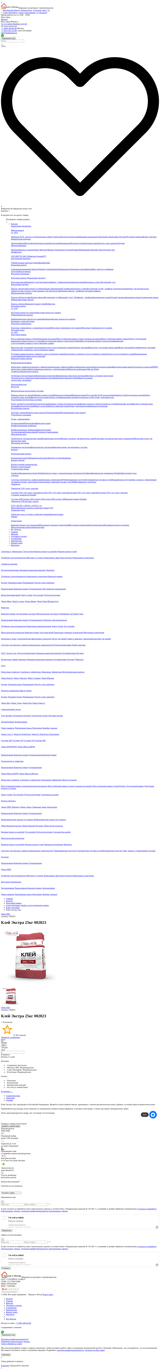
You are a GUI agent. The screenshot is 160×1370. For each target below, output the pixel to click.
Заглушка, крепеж (18, 413)
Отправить (6, 1268)
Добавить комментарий (11, 1126)
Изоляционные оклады (51, 439)
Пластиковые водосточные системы (26, 400)
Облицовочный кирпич (21, 454)
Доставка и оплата (19, 536)
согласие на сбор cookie (95, 1350)
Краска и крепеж (26, 250)
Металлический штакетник (22, 527)
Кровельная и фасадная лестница (71, 376)
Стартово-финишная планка (128, 297)
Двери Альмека (34, 678)
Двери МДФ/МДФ (9, 747)
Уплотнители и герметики (22, 378)
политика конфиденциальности (70, 1350)
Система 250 (59, 499)
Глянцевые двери (39, 807)
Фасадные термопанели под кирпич (66, 328)
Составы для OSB (66, 482)
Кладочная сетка (129, 473)
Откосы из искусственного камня (120, 354)
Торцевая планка (42, 243)
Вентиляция (29, 243)
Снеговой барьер (72, 250)
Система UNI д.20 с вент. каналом (25, 493)
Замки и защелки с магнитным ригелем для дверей (89, 639)
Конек (21, 243)
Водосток (15, 387)
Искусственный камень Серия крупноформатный (102, 341)
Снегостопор (107, 376)
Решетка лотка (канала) (36, 413)
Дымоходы (15, 484)
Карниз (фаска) (37, 297)
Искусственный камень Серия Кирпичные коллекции (34, 339)
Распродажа (54, 243)
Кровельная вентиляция (21, 363)
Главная (14, 532)
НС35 (19, 256)
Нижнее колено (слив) (43, 395)
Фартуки (23, 384)
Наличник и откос (92, 282)
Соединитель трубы (86, 397)
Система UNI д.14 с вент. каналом (113, 493)
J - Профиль (77, 297)
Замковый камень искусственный (30, 356)
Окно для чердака (136, 289)
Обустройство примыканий (54, 589)
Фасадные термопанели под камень (97, 328)
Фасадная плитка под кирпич (23, 313)
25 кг (4, 1045)
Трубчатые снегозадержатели (23, 376)
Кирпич (14, 449)
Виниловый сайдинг (20, 284)
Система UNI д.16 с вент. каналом (83, 493)
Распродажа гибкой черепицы (48, 237)
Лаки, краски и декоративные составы (139, 851)
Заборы (14, 517)
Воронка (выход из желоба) (22, 395)
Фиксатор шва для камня (21, 347)
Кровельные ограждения (46, 376)
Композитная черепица (21, 239)
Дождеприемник (53, 413)
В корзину (5, 1055)
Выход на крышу (85, 378)
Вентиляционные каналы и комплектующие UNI (32, 508)
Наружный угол (32, 289)
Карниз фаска (68, 291)
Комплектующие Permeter (76, 499)
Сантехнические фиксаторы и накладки (34, 639)
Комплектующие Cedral (36, 304)
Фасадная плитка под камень (48, 313)
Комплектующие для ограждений (25, 525)
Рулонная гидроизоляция (47, 432)
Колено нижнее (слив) (89, 404)
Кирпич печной (17, 460)
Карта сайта (48, 1294)
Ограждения (16, 521)
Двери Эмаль (26, 807)
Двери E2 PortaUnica (22, 734)
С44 (23, 256)
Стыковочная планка (149, 297)
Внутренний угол (108, 282)
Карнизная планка (90, 243)
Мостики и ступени (93, 376)
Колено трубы (55, 397)
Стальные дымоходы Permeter (23, 495)
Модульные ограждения (79, 525)
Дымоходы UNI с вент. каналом (24, 488)
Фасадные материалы (20, 274)
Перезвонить (7, 1230)
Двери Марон (30, 601)
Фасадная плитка (18, 307)
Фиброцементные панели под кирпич (59, 319)
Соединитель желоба (136, 395)
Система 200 (16, 499)
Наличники (37, 728)
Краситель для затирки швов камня (104, 347)
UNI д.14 (38, 506)
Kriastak (46, 263)
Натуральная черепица (20, 258)
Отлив (113, 297)
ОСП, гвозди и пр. (28, 237)
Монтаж (14, 534)
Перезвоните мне (8, 38)
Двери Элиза (16, 703)
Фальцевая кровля (18, 265)
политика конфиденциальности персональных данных (44, 1211)
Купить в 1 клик (8, 1057)
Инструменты (25, 271)
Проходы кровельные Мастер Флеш (83, 369)
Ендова (121, 243)
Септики (14, 475)
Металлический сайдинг (21, 293)
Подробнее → (7, 1091)
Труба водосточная (106, 395)
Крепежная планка (78, 269)
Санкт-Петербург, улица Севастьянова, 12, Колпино (25, 13)
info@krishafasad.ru (9, 33)
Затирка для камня (81, 347)
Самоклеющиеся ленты (43, 378)
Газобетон (15, 473)
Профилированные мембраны (24, 426)
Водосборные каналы (20, 408)
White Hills (5, 914)
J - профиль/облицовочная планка (70, 282)
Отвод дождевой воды (104, 397)
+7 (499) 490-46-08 (9, 28)
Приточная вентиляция (103, 367)
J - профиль (78, 291)
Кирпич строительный (20, 467)
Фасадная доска (17, 331)
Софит (59, 291)
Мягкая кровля (17, 231)
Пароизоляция (30, 423)
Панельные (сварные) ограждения (54, 525)
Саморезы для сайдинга (46, 291)
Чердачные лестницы (20, 443)
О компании (16, 539)
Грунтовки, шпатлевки (27, 482)
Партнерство (16, 541)
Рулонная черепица (135, 237)
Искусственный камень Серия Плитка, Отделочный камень (118, 786)
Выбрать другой (20, 24)
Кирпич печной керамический (24, 464)
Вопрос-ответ (17, 543)
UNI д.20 (15, 506)
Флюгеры (15, 384)
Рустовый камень (18, 354)
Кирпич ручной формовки (59, 458)
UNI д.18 (22, 506)
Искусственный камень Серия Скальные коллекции (79, 339)
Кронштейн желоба (69, 397)
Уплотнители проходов (142, 367)
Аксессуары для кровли (21, 380)
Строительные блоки (20, 469)
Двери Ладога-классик (53, 826)
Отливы (31, 321)
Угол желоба (92, 395)
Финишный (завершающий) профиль (55, 289)
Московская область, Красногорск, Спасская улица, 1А (26, 10)
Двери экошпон (7, 728)
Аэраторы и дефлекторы (40, 367)
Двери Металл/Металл (28, 774)
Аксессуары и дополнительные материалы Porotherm (68, 473)
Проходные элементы (20, 367)
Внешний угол (32, 282)
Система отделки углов (26, 291)
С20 (15, 256)
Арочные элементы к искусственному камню (45, 354)
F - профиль (87, 297)
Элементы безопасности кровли (24, 371)
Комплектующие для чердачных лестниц (69, 447)
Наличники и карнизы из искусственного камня (85, 354)
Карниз (89, 269)
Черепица (15, 237)
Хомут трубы (16, 404)
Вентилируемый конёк (122, 367)
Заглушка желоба (23, 397)
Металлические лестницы (41, 447)
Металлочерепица (18, 246)
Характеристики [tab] (13, 1096)
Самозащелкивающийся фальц (24, 269)
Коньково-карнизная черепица (93, 237)
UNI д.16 (30, 506)
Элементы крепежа (9, 564)
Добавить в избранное (10, 1037)
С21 (26, 256)
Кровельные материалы (21, 226)
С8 (12, 256)
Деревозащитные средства (74, 480)
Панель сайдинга (18, 289)
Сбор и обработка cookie (11, 1344)
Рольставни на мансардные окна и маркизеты (114, 439)
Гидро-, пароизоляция (20, 419)
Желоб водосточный (40, 397)
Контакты (15, 545)
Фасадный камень (18, 335)
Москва (4, 19)
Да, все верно (7, 24)
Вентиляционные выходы (82, 367)
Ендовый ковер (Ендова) (116, 237)
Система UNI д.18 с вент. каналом (54, 493)
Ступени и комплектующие (37, 514)
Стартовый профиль (47, 282)
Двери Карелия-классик (11, 826)
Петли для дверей (59, 639)
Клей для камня (125, 347)
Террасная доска (18, 510)
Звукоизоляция (30, 432)
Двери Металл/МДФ (26, 747)
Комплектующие (35, 256)
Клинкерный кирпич (20, 458)
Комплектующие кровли (21, 358)
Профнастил (16, 252)
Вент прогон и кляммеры (103, 269)
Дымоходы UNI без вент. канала (24, 501)
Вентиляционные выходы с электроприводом (48, 369)
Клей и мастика (149, 237)
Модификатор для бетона (85, 482)
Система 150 (37, 499)
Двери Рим (27, 703)
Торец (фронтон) (41, 250)
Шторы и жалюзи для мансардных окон (78, 439)
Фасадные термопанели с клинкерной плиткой (31, 328)
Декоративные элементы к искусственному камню (32, 350)
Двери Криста (7, 678)
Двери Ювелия (47, 678)
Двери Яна (5, 703)
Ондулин (15, 271)
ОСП (3, 666)
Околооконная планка (101, 297)
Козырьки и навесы (19, 321)
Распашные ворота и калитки (116, 525)
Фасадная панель (18, 282)
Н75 (44, 256)
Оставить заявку (8, 1193)
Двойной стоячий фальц (47, 269)
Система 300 (48, 499)
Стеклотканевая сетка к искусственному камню (52, 347)
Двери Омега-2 (38, 703)
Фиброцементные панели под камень (27, 319)
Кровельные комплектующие (65, 378)
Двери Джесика (20, 678)
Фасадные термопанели (21, 324)
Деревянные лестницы (20, 447)
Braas (41, 263)
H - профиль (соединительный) (115, 289)
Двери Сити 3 (7, 734)
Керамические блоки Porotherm (33, 473)
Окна (13, 439)
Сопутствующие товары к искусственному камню (32, 343)
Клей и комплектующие (59, 406)
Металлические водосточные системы (27, 391)
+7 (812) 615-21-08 (9, 31)
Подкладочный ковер (70, 237)
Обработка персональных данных (15, 1341)
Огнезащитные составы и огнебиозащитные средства (108, 480)
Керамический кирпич (38, 458)
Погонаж (39, 826)
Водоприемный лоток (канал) (73, 413)
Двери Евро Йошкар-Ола (47, 601)
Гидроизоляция (17, 423)
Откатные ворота (96, 525)
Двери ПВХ (6, 869)
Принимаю (6, 1355)
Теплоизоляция (17, 432)
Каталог (14, 224)
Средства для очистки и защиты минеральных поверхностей (37, 480)
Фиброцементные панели (22, 315)
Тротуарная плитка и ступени (29, 341)
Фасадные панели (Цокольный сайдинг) (28, 278)
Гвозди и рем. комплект (108, 243)
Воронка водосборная (62, 395)
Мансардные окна (18, 434)
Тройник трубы (120, 395)
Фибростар (50, 304)
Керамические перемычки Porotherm (106, 473)
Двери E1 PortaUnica (40, 734)
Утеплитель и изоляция (21, 415)
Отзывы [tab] (9, 1100)
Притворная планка (23, 728)
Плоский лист (77, 243)
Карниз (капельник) (56, 250)
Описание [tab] (10, 1098)
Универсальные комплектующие (25, 263)
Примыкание (65, 243)
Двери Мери (6, 601)
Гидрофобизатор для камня (143, 347)
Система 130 (27, 499)
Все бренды (11, 1319)
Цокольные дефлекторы (60, 367)
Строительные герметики (48, 482)
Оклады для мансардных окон (28, 439)
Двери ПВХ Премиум (10, 807)
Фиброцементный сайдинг (22, 300)
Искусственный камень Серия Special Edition (61, 341)
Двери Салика (18, 601)
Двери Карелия (28, 826)
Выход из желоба (41, 406)
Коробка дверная (50, 728)
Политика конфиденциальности (14, 1339)
